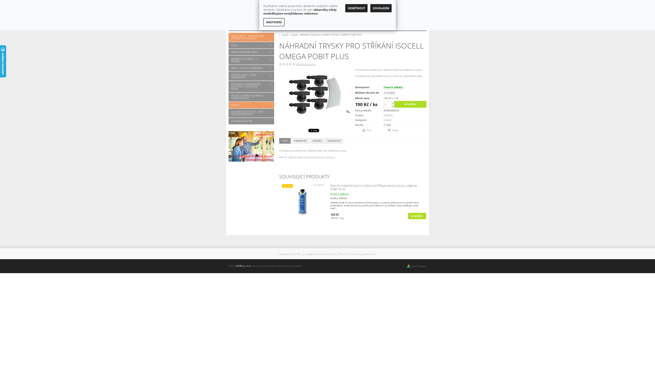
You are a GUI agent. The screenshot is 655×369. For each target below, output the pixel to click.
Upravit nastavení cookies (290, 265)
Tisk (369, 130)
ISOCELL (298, 254)
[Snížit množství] (392, 106)
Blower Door (369, 254)
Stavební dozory (242, 121)
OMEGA (388, 115)
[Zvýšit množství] (392, 103)
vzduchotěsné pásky (244, 52)
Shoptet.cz (284, 254)
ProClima (354, 254)
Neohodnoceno (305, 64)
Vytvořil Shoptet (418, 266)
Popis (285, 140)
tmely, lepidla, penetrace (247, 68)
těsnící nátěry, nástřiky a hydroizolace (247, 97)
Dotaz (395, 130)
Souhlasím (381, 8)
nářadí (235, 105)
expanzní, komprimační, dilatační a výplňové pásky (246, 87)
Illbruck (343, 254)
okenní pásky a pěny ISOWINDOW (244, 76)
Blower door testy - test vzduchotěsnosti (247, 113)
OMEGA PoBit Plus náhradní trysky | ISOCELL (311, 157)
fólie (234, 45)
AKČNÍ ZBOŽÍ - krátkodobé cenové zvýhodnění (247, 37)
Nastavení (274, 22)
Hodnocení (334, 140)
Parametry (300, 140)
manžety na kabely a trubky (244, 60)
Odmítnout (356, 8)
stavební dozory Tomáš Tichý (320, 254)
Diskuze (317, 140)
